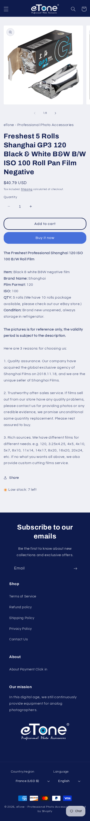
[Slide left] (35, 113)
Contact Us (18, 639)
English (63, 781)
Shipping (27, 189)
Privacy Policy (20, 628)
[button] (6, 9)
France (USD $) (27, 781)
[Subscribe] (75, 568)
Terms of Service (22, 596)
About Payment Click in (28, 669)
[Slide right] (55, 113)
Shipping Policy (21, 618)
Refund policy (20, 607)
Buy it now (45, 238)
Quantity (10, 197)
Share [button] (14, 477)
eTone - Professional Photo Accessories (44, 807)
